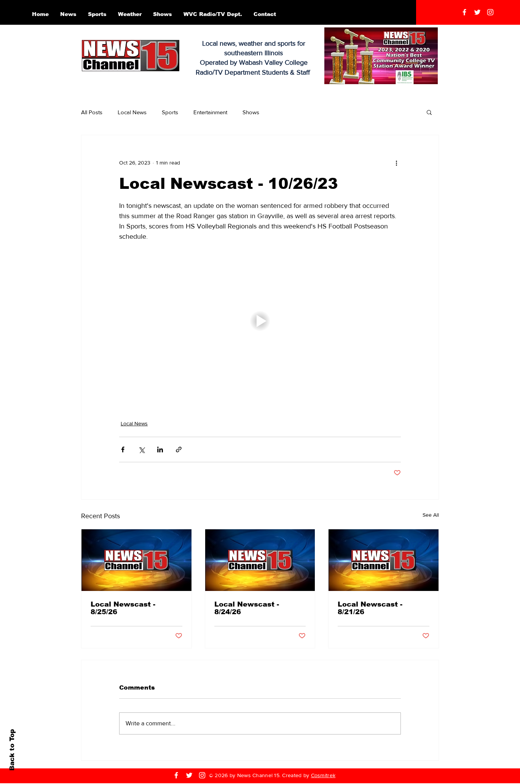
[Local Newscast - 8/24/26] (260, 560)
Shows (250, 112)
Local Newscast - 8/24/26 (246, 608)
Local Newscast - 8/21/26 (370, 608)
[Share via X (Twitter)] (141, 449)
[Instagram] (490, 12)
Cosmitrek (323, 775)
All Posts (91, 112)
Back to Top (12, 750)
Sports (170, 112)
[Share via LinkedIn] (160, 449)
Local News (132, 112)
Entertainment (210, 112)
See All (431, 515)
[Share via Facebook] (122, 449)
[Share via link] (178, 449)
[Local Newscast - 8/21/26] (384, 560)
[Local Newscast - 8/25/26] (136, 560)
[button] (429, 112)
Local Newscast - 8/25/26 (123, 608)
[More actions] (396, 162)
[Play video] (260, 321)
